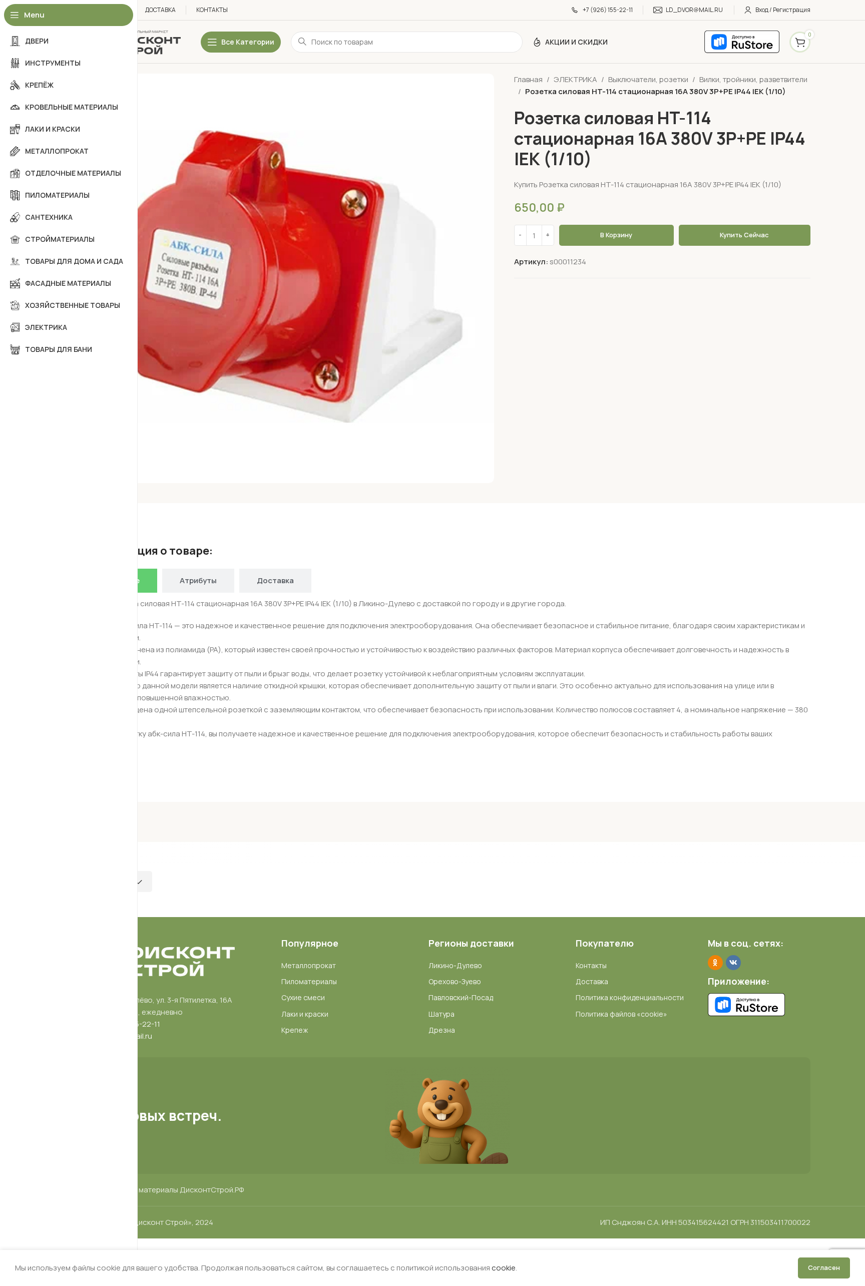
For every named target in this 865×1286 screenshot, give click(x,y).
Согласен (824, 1267)
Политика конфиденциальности (630, 997)
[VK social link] (733, 962)
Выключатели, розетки (648, 79)
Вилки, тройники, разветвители (753, 79)
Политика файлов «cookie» (621, 1014)
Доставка (592, 981)
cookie (504, 1267)
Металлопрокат (308, 965)
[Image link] (160, 960)
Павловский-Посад (460, 997)
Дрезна (441, 1030)
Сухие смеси (303, 997)
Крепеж (294, 1030)
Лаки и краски (304, 1014)
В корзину (616, 234)
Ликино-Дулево (455, 965)
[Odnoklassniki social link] (715, 962)
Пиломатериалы (309, 981)
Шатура (441, 1014)
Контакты (591, 965)
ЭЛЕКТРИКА (575, 79)
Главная (528, 79)
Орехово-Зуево (454, 981)
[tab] (198, 581)
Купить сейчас (744, 234)
